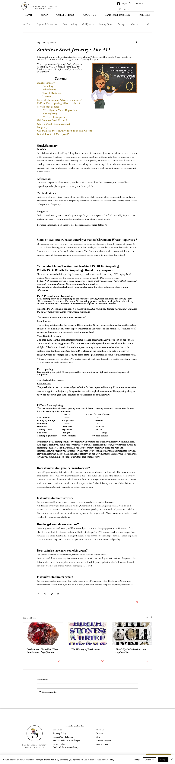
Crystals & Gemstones (47, 24)
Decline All (149, 759)
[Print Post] (58, 593)
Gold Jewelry (88, 24)
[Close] (171, 759)
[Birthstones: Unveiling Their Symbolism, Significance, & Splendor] (43, 633)
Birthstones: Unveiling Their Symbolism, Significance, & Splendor (42, 650)
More (133, 24)
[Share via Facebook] (38, 593)
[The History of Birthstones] (87, 633)
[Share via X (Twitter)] (45, 593)
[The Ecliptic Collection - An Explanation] (132, 633)
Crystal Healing (69, 24)
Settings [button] (136, 759)
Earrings (121, 24)
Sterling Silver (105, 24)
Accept (163, 759)
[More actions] (136, 42)
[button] (137, 3)
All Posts (27, 24)
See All (149, 617)
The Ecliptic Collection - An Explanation (130, 650)
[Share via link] (51, 593)
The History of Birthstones (85, 649)
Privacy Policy (108, 759)
